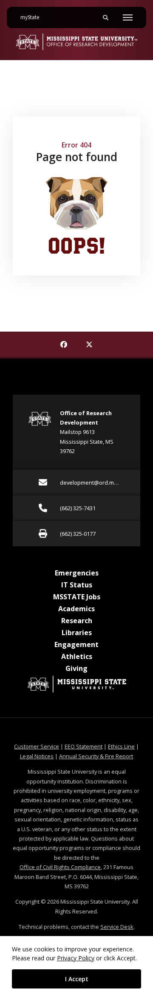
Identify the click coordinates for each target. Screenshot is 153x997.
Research (76, 620)
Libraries (77, 632)
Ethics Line (121, 746)
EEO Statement (83, 746)
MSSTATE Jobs (76, 596)
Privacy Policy (75, 958)
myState (33, 17)
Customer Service (36, 746)
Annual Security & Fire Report (96, 756)
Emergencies (77, 573)
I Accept (76, 979)
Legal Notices (37, 756)
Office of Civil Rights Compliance (60, 867)
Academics (76, 608)
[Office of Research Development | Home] (76, 42)
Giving (76, 668)
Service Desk (116, 927)
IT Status (76, 585)
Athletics (76, 656)
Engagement (76, 644)
